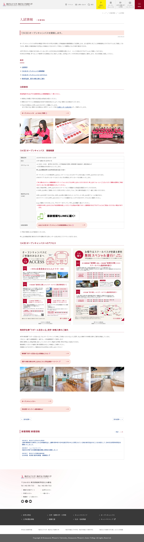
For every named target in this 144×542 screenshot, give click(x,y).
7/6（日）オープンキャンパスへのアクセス (34, 75)
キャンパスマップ (107, 519)
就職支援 (52, 519)
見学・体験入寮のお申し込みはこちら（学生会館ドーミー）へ (40, 361)
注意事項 (24, 67)
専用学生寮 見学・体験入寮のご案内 (33, 78)
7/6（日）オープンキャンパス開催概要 (33, 71)
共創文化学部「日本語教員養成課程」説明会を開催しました (40, 449)
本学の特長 (27, 515)
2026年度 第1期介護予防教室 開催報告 (35, 454)
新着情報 (112, 13)
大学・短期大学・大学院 (57, 515)
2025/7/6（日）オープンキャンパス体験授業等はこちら (55, 225)
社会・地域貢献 (80, 519)
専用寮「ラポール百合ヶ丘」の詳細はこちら (35, 353)
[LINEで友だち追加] (22, 501)
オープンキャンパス (108, 515)
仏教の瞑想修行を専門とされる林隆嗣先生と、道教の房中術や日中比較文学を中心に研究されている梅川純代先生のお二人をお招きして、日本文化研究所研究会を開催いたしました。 (71, 442)
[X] (26, 501)
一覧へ (117, 432)
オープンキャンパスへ (28, 401)
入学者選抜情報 (28, 519)
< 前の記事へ (25, 419)
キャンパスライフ (81, 515)
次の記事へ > (118, 419)
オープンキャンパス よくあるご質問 (33, 113)
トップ (104, 13)
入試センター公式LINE (64, 107)
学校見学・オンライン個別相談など (32, 409)
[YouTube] (30, 501)
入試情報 (121, 13)
